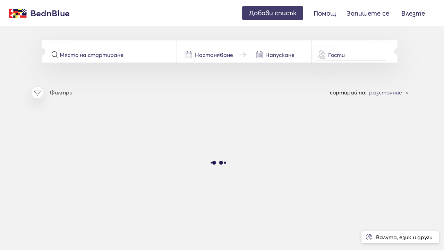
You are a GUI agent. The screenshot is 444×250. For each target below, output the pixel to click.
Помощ (325, 13)
